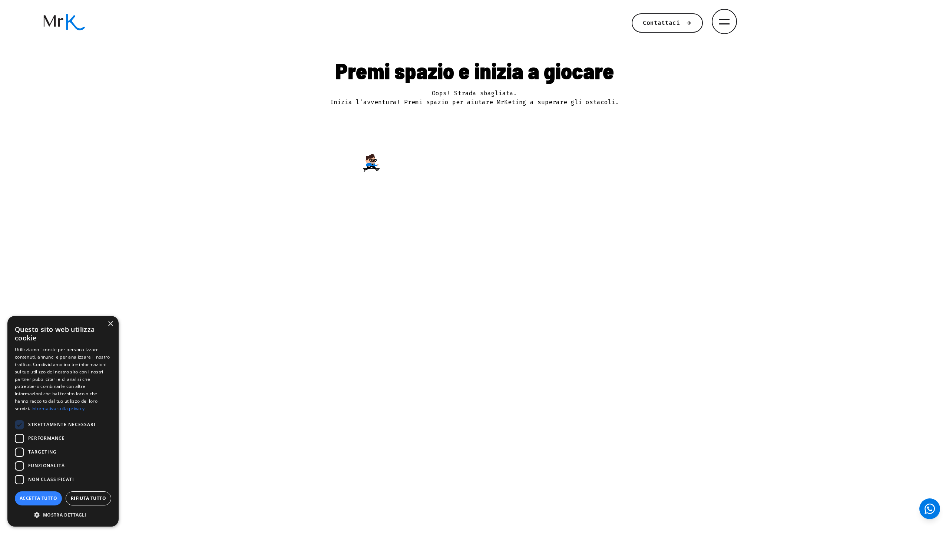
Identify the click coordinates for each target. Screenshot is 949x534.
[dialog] (63, 421)
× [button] (110, 324)
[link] (292, 22)
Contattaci (661, 23)
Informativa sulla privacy (58, 408)
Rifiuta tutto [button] (88, 498)
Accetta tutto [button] (38, 498)
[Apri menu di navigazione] (724, 21)
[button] (63, 514)
